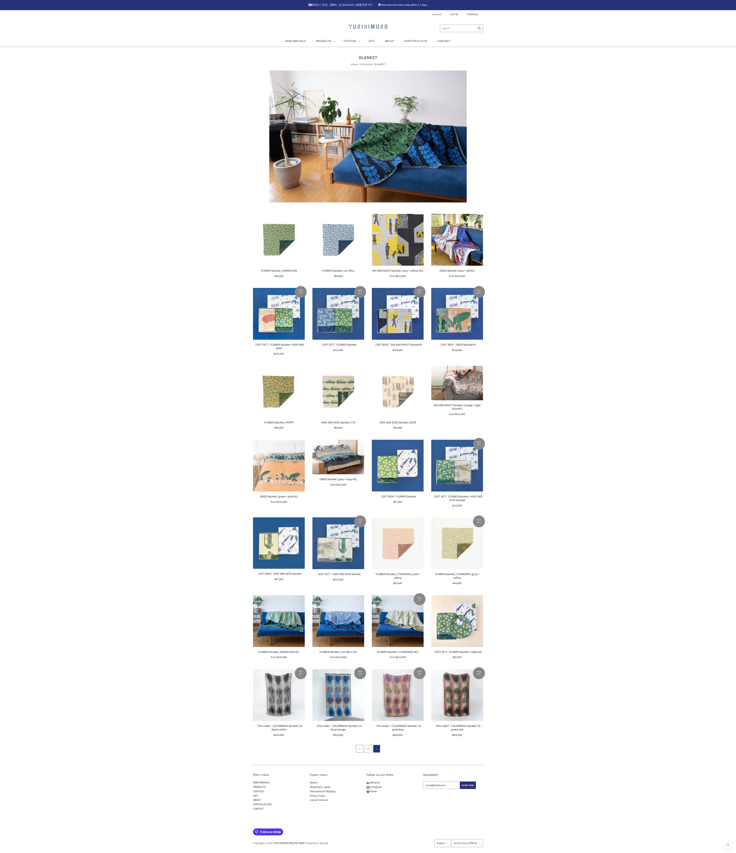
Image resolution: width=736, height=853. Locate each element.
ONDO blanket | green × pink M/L (279, 497)
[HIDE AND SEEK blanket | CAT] (338, 391)
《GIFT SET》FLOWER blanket (338, 345)
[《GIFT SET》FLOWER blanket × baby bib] (457, 621)
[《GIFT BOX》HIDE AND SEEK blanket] (279, 543)
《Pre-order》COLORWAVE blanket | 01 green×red (457, 728)
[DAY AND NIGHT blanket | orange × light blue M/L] (457, 383)
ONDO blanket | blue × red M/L (457, 271)
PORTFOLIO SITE (415, 41)
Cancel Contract (319, 800)
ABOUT (390, 41)
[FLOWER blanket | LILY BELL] (338, 240)
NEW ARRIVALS (295, 41)
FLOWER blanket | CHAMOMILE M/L (398, 652)
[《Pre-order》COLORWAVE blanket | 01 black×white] (279, 695)
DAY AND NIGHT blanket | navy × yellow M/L (397, 271)
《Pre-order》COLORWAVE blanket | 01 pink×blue (398, 728)
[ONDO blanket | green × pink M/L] (279, 465)
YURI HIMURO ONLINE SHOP (288, 843)
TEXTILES (349, 41)
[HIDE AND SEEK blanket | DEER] (398, 391)
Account (436, 14)
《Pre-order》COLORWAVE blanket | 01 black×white (279, 728)
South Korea (465, 843)
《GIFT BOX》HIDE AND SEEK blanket (278, 574)
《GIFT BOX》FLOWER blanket (398, 497)
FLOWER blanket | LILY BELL (338, 271)
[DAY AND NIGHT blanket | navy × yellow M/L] (398, 240)
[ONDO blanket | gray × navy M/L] (338, 457)
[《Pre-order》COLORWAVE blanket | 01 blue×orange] (338, 695)
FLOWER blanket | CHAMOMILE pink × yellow (398, 576)
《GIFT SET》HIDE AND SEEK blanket (338, 574)
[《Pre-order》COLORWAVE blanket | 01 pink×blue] (398, 695)
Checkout (472, 14)
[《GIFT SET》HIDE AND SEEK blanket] (338, 543)
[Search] (479, 28)
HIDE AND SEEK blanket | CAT (338, 423)
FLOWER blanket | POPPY (279, 423)
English (440, 843)
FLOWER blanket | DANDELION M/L (278, 652)
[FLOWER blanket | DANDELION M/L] (279, 621)
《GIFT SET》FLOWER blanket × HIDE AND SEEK (279, 346)
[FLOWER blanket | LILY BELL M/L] (338, 621)
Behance (375, 783)
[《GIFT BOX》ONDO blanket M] (457, 314)
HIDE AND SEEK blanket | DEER (398, 423)
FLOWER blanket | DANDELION (279, 271)
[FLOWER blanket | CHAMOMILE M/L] (398, 621)
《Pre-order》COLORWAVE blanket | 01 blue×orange (338, 728)
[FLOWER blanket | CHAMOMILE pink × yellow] (398, 543)
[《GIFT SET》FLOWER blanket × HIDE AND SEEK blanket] (457, 465)
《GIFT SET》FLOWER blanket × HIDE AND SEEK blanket (457, 498)
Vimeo (373, 791)
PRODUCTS (324, 41)
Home (354, 64)
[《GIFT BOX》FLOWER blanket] (398, 465)
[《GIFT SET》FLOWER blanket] (338, 314)
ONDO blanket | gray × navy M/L (338, 479)
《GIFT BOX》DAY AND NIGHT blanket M (398, 345)
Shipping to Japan (320, 787)
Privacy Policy (317, 796)
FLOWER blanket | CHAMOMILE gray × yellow (457, 576)
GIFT (371, 41)
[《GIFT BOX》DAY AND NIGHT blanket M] (398, 314)
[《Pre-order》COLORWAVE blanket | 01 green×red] (457, 695)
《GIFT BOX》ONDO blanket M (457, 345)
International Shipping (322, 791)
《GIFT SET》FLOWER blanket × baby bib (457, 652)
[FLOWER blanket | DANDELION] (279, 240)
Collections (366, 64)
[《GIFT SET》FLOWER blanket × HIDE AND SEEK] (279, 314)
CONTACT (444, 41)
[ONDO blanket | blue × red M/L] (457, 240)
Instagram (376, 787)
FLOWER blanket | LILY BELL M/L (338, 652)
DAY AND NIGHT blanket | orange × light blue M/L (457, 407)
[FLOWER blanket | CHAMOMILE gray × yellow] (457, 543)
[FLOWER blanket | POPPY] (279, 391)
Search (313, 783)
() (454, 14)
